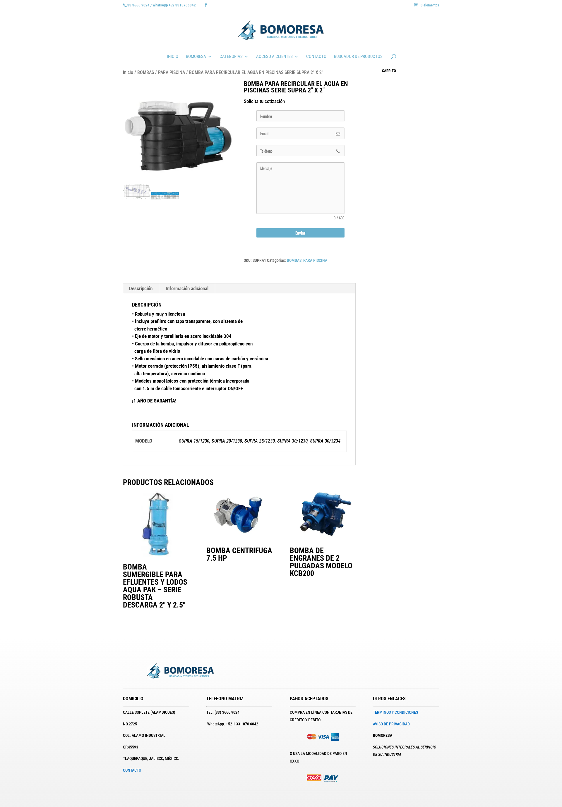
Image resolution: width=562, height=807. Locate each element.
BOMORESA (196, 56)
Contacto (316, 56)
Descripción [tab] (141, 288)
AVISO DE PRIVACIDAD (391, 724)
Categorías (231, 56)
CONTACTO (132, 770)
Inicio (172, 56)
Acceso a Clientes (274, 56)
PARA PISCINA (171, 72)
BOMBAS (145, 72)
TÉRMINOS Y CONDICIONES (395, 712)
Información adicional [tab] (187, 288)
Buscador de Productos (358, 56)
